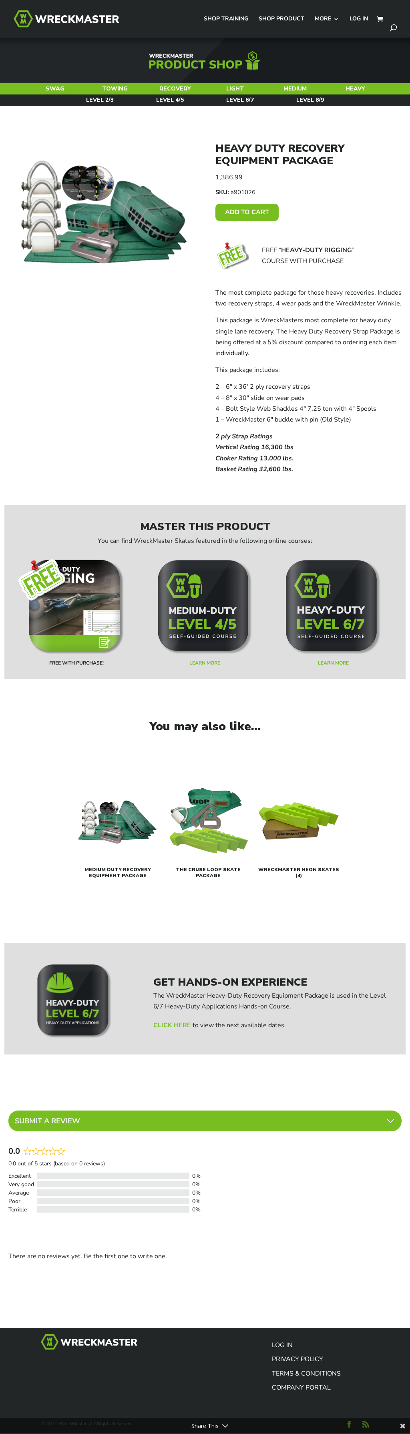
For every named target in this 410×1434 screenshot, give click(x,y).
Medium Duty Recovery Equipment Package (117, 872)
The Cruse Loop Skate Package (208, 872)
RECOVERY (175, 88)
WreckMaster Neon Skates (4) (298, 872)
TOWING (115, 88)
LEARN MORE (204, 663)
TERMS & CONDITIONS (306, 1373)
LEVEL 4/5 (170, 100)
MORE (323, 19)
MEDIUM (295, 88)
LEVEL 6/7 (240, 100)
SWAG (55, 88)
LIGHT (235, 88)
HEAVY (355, 88)
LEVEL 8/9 (310, 100)
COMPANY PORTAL (301, 1387)
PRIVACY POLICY (297, 1359)
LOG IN (359, 19)
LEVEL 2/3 (100, 100)
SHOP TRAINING (226, 19)
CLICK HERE (172, 1025)
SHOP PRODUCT (281, 19)
